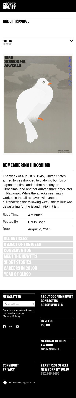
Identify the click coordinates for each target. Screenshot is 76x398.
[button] (71, 6)
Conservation (18, 251)
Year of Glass (17, 275)
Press (45, 325)
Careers (47, 321)
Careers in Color (20, 269)
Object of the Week (22, 245)
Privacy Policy (11, 316)
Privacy (9, 370)
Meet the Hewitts (20, 257)
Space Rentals (52, 305)
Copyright (11, 365)
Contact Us (49, 301)
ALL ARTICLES (15, 239)
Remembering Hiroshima (26, 166)
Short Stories (17, 263)
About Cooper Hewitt (57, 297)
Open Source (50, 349)
